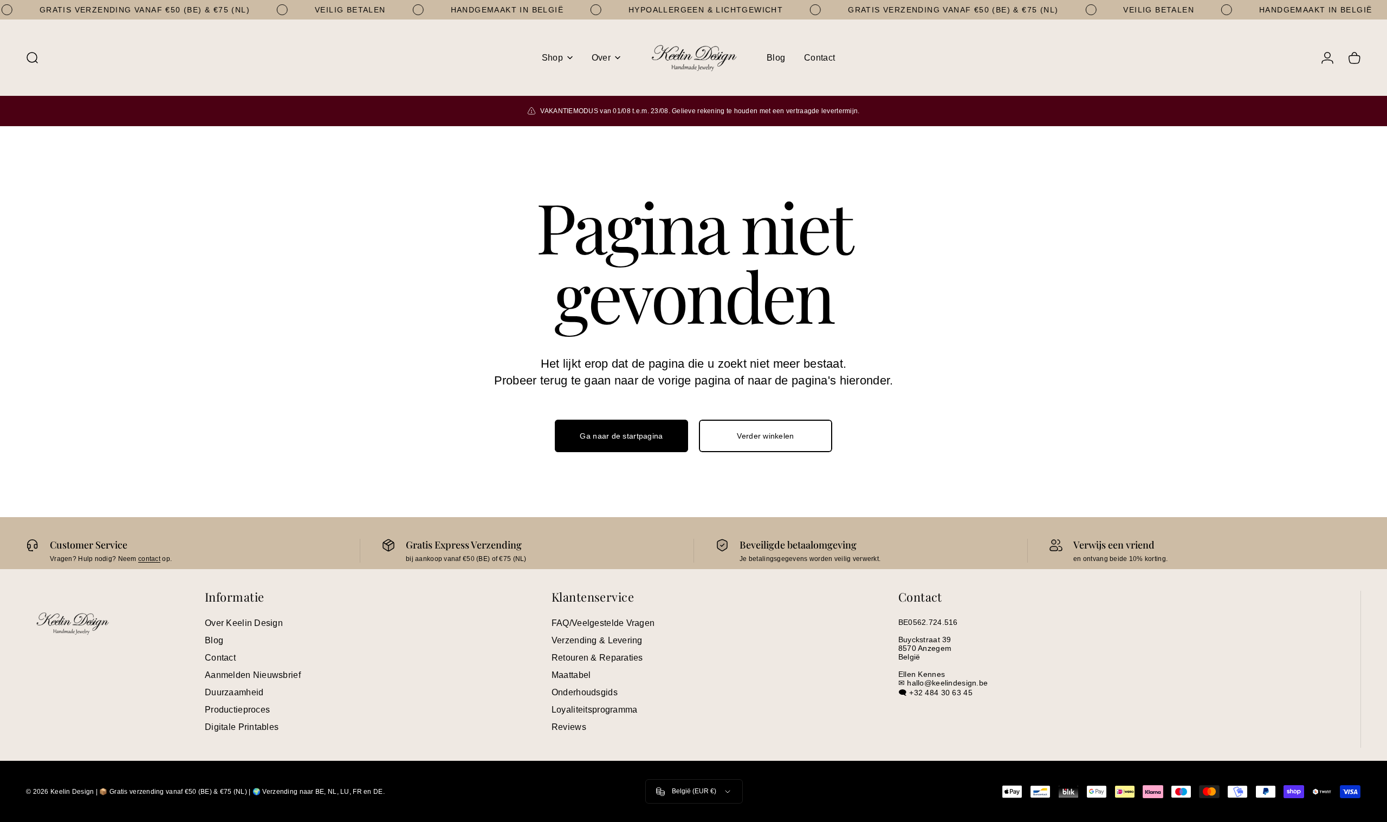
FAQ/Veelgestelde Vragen (603, 623)
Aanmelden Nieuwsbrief (253, 675)
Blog (214, 640)
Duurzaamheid (234, 692)
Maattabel (571, 675)
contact (149, 559)
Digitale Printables (241, 727)
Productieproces (237, 709)
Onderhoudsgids (585, 692)
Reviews (569, 727)
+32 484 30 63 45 (940, 692)
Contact (220, 657)
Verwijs (1089, 544)
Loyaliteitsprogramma (595, 709)
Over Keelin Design (244, 623)
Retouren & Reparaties (597, 657)
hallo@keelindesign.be (947, 683)
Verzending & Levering (597, 640)
